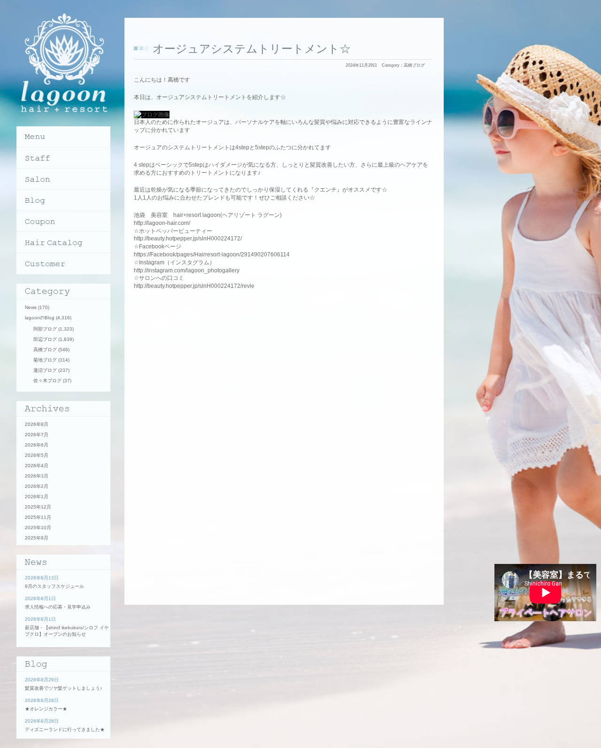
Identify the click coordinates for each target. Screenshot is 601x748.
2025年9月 (36, 537)
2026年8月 (36, 424)
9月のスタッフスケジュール (54, 586)
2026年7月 (36, 434)
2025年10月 (38, 527)
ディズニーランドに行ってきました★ (65, 729)
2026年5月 (36, 455)
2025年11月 (38, 517)
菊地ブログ (45, 359)
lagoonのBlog (39, 317)
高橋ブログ (414, 65)
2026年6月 (36, 444)
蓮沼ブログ (45, 370)
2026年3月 (36, 475)
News (31, 307)
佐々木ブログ (47, 380)
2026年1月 (36, 496)
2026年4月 (36, 465)
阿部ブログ (45, 329)
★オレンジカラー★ (46, 708)
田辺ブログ (45, 339)
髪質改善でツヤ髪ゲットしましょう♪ (63, 688)
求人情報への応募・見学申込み (58, 606)
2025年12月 (38, 506)
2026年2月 (36, 486)
